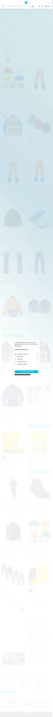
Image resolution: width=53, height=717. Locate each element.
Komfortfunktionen (21, 361)
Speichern (17, 374)
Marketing (19, 359)
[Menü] (3, 6)
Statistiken (20, 356)
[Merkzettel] (39, 6)
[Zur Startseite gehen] (26, 2)
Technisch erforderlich (22, 354)
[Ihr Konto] (42, 6)
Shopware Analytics (22, 364)
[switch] (16, 356)
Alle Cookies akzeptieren (27, 371)
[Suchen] (33, 6)
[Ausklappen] (37, 354)
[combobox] (19, 6)
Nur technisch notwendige (25, 374)
